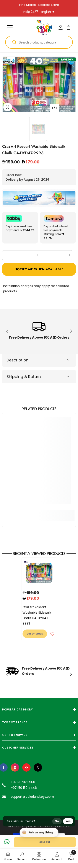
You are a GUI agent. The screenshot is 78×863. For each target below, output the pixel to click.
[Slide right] (70, 331)
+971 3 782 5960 (23, 782)
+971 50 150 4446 (24, 788)
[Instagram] (15, 767)
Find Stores (27, 5)
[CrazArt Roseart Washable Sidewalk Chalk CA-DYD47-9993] (39, 572)
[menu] (10, 27)
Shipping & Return (23, 376)
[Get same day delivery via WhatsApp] (39, 198)
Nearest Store (48, 5)
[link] (39, 331)
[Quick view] (26, 562)
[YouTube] (26, 767)
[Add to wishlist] (52, 634)
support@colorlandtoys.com (32, 796)
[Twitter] (38, 767)
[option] (39, 84)
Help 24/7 (30, 12)
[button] (39, 269)
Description (17, 360)
